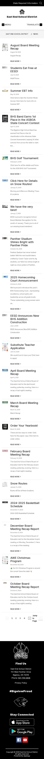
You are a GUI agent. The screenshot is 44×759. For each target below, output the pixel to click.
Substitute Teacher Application (22, 346)
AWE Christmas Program (20, 559)
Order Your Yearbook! (24, 425)
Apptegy (27, 756)
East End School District (17, 34)
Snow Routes (18, 483)
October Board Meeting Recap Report (24, 585)
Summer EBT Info (21, 90)
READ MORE (15, 61)
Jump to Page (34, 618)
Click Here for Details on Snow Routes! (23, 182)
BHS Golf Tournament (24, 158)
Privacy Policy (21, 683)
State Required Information (25, 3)
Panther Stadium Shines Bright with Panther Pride (22, 242)
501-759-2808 (24, 678)
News (35, 34)
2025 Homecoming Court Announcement (24, 279)
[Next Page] (29, 618)
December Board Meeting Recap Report (24, 527)
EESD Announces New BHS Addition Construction (24, 319)
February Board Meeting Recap (20, 453)
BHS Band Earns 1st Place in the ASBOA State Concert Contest (24, 120)
